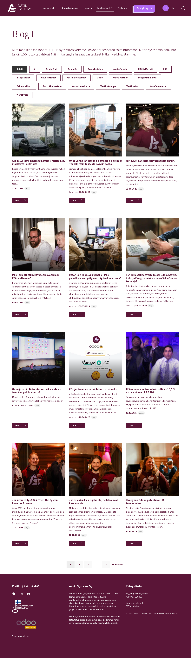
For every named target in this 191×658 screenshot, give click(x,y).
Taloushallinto (24, 86)
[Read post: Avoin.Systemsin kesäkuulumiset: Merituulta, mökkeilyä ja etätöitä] (38, 130)
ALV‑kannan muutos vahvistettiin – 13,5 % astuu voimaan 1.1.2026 (150, 390)
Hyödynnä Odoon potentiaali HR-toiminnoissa (145, 501)
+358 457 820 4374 (134, 596)
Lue (21, 200)
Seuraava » (117, 564)
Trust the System (52, 86)
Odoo (100, 77)
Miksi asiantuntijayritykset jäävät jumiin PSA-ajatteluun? (36, 276)
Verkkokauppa (108, 86)
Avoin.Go (72, 69)
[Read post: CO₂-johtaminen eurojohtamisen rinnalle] (95, 358)
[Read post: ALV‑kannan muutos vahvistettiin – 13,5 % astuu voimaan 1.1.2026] (152, 358)
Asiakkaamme (70, 8)
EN (172, 8)
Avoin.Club (51, 69)
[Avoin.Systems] (20, 8)
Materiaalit (104, 8)
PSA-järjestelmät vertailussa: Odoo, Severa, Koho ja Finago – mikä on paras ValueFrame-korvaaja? (151, 278)
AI (35, 69)
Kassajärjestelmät (76, 77)
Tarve (86, 8)
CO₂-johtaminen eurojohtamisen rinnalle (93, 389)
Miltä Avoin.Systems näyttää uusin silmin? (150, 160)
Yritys (121, 8)
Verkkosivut (133, 86)
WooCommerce (158, 86)
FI (166, 8)
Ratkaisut (49, 8)
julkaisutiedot (48, 77)
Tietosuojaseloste (20, 636)
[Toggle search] (183, 8)
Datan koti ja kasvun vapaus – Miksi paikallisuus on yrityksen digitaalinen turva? (95, 276)
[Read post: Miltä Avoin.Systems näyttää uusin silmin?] (152, 130)
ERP (165, 69)
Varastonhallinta (81, 86)
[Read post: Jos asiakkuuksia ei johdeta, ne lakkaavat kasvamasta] (95, 469)
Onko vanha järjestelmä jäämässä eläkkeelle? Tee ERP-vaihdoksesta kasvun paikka (95, 162)
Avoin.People (120, 69)
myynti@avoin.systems (137, 593)
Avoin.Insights (95, 69)
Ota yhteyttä (144, 8)
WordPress (22, 94)
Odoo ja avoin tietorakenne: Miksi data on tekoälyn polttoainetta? (36, 390)
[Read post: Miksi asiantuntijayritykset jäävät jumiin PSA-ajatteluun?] (38, 244)
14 (105, 564)
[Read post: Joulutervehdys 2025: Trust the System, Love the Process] (38, 469)
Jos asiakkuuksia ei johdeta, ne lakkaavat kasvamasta (93, 501)
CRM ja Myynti (145, 69)
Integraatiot (23, 77)
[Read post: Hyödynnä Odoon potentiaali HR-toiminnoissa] (152, 469)
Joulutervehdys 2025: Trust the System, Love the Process (35, 501)
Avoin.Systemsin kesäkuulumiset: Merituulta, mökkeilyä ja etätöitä (38, 162)
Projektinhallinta (147, 77)
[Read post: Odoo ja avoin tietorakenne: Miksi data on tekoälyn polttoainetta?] (38, 358)
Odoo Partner (120, 77)
